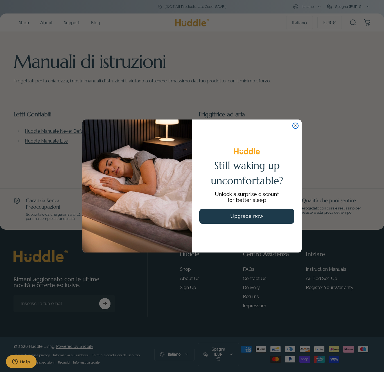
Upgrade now (246, 216)
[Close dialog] (295, 125)
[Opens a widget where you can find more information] (21, 362)
